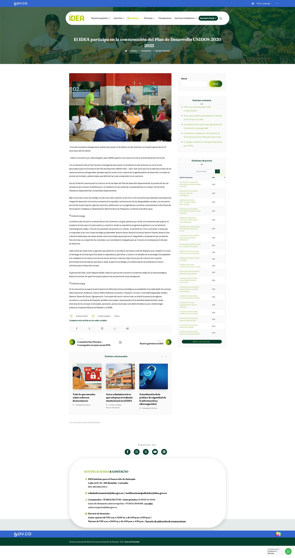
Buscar (184, 79)
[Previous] (162, 356)
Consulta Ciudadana (104, 316)
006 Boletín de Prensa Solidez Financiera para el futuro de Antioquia (189, 238)
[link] (20, 3)
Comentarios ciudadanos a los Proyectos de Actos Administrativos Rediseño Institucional (202, 135)
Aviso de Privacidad (132, 542)
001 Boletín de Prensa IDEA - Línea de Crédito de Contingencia (189, 193)
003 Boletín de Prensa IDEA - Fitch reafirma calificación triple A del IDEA (190, 211)
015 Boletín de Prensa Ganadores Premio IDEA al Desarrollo (188, 305)
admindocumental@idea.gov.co (106, 493)
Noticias (117, 316)
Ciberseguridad (80, 405)
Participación (116, 408)
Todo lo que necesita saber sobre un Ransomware (197, 109)
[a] (129, 452)
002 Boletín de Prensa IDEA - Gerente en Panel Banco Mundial (188, 202)
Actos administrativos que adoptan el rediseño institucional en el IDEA (203, 117)
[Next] (166, 356)
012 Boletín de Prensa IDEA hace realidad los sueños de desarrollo (189, 280)
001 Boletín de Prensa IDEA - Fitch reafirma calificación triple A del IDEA (190, 184)
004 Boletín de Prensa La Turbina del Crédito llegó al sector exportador (189, 220)
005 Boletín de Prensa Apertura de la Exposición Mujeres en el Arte (190, 229)
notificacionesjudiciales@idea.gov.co (146, 493)
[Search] (217, 171)
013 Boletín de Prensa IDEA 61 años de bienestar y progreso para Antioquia (189, 289)
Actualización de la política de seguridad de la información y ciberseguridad (203, 126)
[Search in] (222, 171)
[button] (220, 18)
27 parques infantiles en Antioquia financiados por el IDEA (203, 144)
